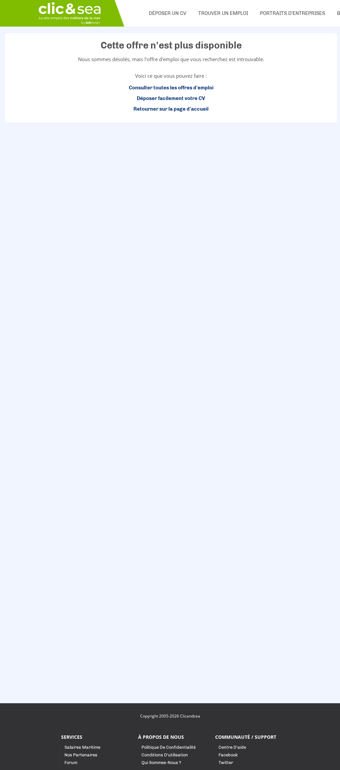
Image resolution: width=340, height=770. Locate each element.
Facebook (228, 754)
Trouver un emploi (223, 13)
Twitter (225, 762)
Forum (70, 762)
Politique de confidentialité (168, 747)
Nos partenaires (80, 754)
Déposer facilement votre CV (171, 98)
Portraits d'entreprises (292, 13)
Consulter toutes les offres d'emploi (171, 88)
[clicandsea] (69, 13)
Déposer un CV (167, 13)
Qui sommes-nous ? (161, 762)
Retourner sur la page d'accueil (171, 109)
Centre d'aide (232, 747)
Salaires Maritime (82, 747)
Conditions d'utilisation (164, 754)
